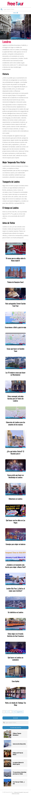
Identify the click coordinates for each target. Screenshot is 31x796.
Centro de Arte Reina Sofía (19, 744)
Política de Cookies (15, 793)
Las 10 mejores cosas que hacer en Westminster (15, 373)
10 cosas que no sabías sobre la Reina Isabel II (15, 259)
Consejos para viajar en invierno (15, 544)
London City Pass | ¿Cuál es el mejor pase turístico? (15, 589)
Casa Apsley (15, 681)
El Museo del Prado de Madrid (18, 753)
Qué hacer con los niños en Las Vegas (15, 521)
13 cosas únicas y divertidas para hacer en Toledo (19, 773)
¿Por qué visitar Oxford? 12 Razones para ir (15, 452)
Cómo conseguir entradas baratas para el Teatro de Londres (15, 398)
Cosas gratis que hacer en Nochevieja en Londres (15, 476)
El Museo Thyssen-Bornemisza (17, 734)
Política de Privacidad (18, 792)
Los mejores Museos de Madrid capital (18, 763)
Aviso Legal (25, 792)
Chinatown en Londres (15, 499)
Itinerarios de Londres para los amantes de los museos (15, 423)
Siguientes (20, 712)
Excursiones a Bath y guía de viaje (15, 327)
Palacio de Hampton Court (15, 282)
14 (14, 712)
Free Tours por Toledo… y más (18, 782)
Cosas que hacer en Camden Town (15, 349)
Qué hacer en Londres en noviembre (15, 658)
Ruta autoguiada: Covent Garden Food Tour (15, 304)
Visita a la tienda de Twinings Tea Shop (15, 703)
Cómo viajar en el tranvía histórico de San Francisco (15, 634)
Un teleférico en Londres (15, 612)
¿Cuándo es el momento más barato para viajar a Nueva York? (15, 566)
